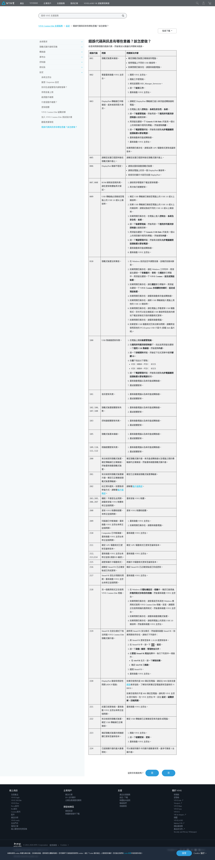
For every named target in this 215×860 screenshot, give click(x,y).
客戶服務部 (137, 486)
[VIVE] (8, 3)
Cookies (63, 845)
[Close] (197, 3)
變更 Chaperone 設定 (50, 82)
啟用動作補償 (47, 97)
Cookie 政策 (127, 853)
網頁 (129, 685)
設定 (68, 26)
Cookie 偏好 (199, 853)
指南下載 (166, 31)
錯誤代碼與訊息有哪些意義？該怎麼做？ (59, 127)
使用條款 (53, 845)
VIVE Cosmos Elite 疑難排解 (53, 112)
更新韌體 (45, 107)
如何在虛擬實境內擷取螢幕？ (54, 87)
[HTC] (18, 845)
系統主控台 (46, 77)
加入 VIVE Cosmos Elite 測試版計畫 (56, 117)
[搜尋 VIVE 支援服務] (121, 15)
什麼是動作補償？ (49, 102)
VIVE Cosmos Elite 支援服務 (50, 26)
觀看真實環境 (47, 122)
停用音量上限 (47, 92)
